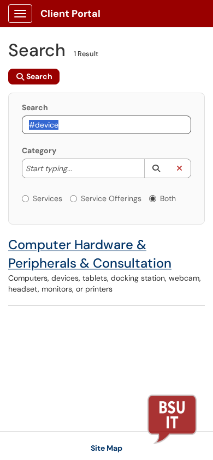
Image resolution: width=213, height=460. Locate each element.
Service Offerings (111, 198)
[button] (156, 168)
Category (39, 150)
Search (35, 107)
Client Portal (70, 13)
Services (47, 198)
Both (168, 198)
